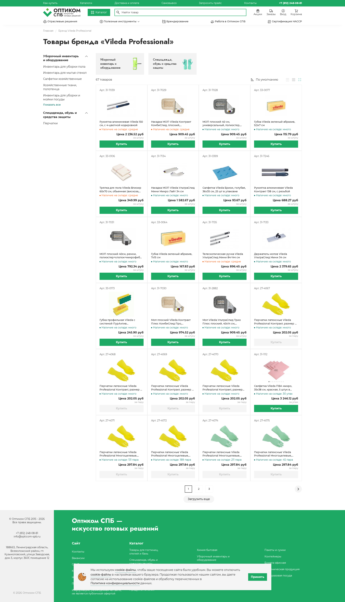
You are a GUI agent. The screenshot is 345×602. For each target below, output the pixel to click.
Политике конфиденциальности (115, 583)
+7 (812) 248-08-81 (27, 533)
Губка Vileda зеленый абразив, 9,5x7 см (274, 123)
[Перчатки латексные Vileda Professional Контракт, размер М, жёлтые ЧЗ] (122, 370)
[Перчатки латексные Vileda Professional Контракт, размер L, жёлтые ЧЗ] (276, 304)
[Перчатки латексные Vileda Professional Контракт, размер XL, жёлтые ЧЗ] (225, 370)
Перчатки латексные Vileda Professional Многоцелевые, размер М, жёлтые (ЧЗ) (170, 454)
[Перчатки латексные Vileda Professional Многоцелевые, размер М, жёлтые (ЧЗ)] (173, 436)
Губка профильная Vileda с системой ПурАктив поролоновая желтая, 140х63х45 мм (121, 321)
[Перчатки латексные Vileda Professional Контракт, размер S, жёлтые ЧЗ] (173, 370)
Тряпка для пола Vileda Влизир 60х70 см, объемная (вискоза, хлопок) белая (120, 189)
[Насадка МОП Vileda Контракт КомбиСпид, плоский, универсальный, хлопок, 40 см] (173, 106)
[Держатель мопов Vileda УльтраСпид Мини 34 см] (276, 238)
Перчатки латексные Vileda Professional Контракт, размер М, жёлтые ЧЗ (121, 387)
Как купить (50, 3)
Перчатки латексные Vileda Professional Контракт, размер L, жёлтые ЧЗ (275, 321)
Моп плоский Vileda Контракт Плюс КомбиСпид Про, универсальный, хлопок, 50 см (171, 321)
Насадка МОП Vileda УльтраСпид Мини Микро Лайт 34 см (173, 189)
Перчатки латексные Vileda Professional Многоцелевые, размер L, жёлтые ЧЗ (118, 454)
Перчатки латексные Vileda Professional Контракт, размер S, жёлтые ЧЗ (172, 387)
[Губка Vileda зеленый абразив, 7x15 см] (173, 238)
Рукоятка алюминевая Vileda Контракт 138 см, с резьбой (273, 189)
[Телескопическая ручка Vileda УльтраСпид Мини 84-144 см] (225, 238)
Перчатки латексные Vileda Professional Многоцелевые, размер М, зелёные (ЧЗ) (273, 454)
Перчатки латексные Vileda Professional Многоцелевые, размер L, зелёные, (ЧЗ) (221, 454)
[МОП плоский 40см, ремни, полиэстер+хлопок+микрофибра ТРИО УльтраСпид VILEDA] (122, 238)
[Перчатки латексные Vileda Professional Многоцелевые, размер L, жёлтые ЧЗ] (122, 436)
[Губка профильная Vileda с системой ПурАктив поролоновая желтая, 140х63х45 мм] (122, 304)
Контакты (250, 3)
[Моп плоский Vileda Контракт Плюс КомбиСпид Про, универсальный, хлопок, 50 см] (173, 304)
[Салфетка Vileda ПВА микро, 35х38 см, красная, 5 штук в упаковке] (276, 370)
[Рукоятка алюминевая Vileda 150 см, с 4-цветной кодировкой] (122, 106)
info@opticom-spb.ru (27, 536)
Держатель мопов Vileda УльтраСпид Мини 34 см (270, 255)
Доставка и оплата (127, 3)
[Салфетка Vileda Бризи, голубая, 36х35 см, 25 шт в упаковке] (225, 172)
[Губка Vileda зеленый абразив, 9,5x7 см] (276, 106)
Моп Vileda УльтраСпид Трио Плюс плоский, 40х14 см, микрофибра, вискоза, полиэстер (222, 321)
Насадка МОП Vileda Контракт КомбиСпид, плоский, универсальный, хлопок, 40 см (171, 123)
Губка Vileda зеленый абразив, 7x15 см (171, 255)
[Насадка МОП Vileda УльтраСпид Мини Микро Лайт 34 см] (173, 172)
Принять (257, 577)
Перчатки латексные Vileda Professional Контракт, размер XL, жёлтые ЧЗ (223, 387)
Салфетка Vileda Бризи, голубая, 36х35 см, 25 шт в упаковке (224, 189)
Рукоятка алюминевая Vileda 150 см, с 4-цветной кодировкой (121, 123)
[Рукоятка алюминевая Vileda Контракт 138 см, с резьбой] (276, 172)
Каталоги (86, 3)
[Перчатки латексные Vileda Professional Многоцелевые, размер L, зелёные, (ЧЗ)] (225, 436)
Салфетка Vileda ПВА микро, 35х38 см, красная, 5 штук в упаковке (273, 387)
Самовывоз (169, 3)
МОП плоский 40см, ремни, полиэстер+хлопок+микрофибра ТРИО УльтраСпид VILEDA (121, 255)
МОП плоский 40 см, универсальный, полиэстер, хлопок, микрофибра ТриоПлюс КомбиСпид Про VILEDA (224, 123)
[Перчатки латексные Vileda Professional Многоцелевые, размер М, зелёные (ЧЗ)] (276, 436)
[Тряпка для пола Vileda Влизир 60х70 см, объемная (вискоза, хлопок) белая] (122, 172)
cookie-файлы (125, 570)
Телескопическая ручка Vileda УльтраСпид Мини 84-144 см (223, 255)
